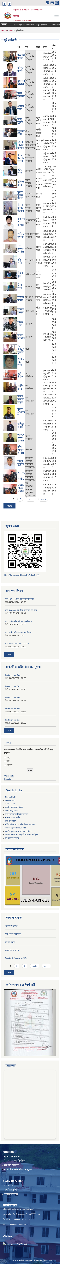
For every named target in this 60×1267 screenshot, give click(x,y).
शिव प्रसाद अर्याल (20, 248)
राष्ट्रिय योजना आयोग (12, 817)
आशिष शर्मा (20, 107)
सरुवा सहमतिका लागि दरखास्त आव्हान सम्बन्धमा (20, 25)
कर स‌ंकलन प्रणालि (12, 838)
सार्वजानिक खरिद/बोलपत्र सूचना (18, 1144)
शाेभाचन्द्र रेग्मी (20, 362)
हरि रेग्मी (19, 261)
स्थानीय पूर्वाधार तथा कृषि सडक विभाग (18, 831)
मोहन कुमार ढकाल (20, 208)
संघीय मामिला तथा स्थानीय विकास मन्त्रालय (20, 824)
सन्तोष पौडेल (20, 298)
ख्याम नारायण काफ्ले (21, 145)
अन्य (9, 654)
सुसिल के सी (20, 183)
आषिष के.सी (20, 387)
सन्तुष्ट (9, 757)
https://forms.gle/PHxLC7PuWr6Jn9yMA (21, 575)
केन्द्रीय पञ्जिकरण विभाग (14, 807)
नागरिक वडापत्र (11, 1169)
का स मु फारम (10, 942)
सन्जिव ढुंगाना (21, 235)
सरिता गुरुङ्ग (20, 311)
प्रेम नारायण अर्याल (21, 449)
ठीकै (8, 761)
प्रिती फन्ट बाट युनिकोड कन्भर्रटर (16, 814)
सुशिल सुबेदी (20, 425)
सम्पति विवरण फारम (12, 950)
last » (43, 499)
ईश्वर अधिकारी (21, 412)
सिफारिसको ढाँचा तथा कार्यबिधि (16, 958)
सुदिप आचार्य (20, 171)
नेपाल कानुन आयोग (11, 811)
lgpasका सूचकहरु (11, 926)
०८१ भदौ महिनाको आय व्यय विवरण (17, 644)
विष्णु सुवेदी (20, 120)
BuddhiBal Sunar (20, 489)
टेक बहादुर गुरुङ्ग (20, 349)
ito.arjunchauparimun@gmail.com (15, 1200)
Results (7, 779)
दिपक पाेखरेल (21, 337)
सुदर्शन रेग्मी (21, 133)
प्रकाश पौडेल (21, 56)
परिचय (11, 30)
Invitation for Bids (12, 675)
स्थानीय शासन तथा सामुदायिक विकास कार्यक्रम (21, 834)
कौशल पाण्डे (20, 69)
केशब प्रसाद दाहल (20, 399)
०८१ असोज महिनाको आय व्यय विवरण (18, 632)
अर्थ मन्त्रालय (10, 804)
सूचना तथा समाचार (12, 1131)
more (9, 506)
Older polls (9, 776)
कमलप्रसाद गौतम (20, 158)
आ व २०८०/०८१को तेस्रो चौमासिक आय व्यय (21, 610)
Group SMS (10, 797)
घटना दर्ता (8, 1160)
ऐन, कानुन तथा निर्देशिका (15, 1136)
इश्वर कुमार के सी (20, 195)
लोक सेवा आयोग (10, 821)
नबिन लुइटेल (20, 462)
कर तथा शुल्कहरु (11, 1140)
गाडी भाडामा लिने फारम (13, 934)
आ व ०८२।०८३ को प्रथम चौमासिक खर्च (19, 599)
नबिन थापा (20, 324)
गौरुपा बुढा (20, 274)
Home (4, 30)
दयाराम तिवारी (21, 82)
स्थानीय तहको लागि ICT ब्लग (15, 828)
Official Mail (10, 800)
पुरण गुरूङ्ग (21, 94)
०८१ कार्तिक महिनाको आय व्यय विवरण (18, 621)
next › (30, 499)
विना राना (19, 286)
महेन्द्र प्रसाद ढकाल (20, 437)
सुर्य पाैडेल (20, 375)
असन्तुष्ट (9, 765)
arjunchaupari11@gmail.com (20, 1195)
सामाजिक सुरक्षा (10, 1165)
